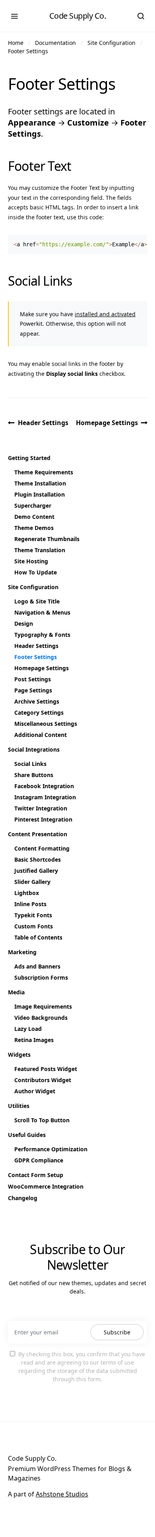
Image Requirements (43, 1006)
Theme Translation (39, 550)
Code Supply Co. (77, 15)
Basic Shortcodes (37, 859)
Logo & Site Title (37, 601)
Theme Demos (34, 528)
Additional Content (40, 735)
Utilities (18, 1106)
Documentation (55, 42)
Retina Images (34, 1040)
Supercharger (32, 505)
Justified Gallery (36, 870)
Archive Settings (36, 701)
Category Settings (39, 712)
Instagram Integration (45, 797)
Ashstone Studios (62, 1494)
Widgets (19, 1054)
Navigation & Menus (42, 612)
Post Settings (32, 679)
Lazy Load (28, 1028)
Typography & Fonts (42, 634)
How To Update (35, 572)
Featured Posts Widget (45, 1069)
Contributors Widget (42, 1080)
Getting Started (29, 458)
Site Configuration (111, 42)
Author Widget (34, 1091)
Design (23, 623)
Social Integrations (34, 749)
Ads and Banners (37, 966)
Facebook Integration (44, 786)
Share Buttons (33, 775)
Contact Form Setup (35, 1175)
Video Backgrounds (41, 1017)
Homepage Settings (107, 422)
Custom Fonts (33, 926)
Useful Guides (27, 1135)
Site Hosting (31, 561)
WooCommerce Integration (45, 1186)
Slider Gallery (32, 881)
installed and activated (105, 314)
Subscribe (117, 1332)
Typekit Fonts (33, 915)
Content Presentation (37, 834)
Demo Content (34, 516)
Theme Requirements (43, 472)
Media (16, 992)
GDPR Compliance (38, 1160)
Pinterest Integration (43, 819)
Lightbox (26, 893)
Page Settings (33, 690)
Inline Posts (30, 904)
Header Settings (43, 422)
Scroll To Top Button (42, 1120)
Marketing (22, 952)
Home (15, 42)
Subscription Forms (41, 977)
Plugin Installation (39, 494)
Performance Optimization (50, 1149)
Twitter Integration (40, 808)
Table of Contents (38, 937)
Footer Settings (28, 51)
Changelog (22, 1198)
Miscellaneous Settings (45, 723)
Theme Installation (40, 483)
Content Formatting (42, 848)
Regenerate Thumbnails (46, 539)
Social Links (30, 764)
